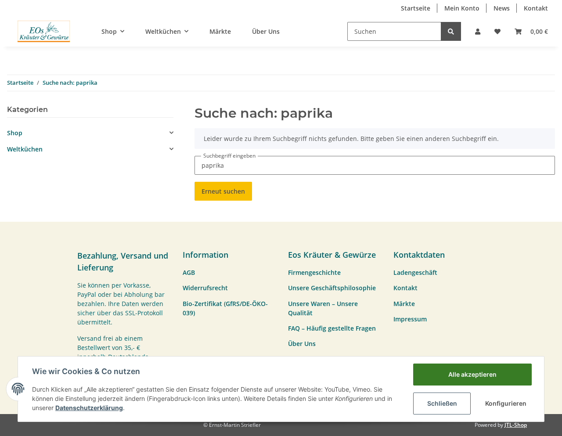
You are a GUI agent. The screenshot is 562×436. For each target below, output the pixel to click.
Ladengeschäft (415, 272)
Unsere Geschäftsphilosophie (332, 288)
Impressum (410, 319)
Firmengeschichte (314, 272)
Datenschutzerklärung (89, 407)
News (502, 8)
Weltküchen (25, 149)
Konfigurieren (505, 403)
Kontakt (536, 8)
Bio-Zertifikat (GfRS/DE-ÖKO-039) (225, 308)
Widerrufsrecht (205, 288)
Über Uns (266, 31)
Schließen (442, 403)
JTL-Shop (515, 425)
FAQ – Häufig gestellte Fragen (332, 328)
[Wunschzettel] (497, 31)
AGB (189, 272)
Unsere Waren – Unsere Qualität (323, 308)
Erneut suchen (223, 191)
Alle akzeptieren (472, 374)
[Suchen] (451, 31)
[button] (477, 31)
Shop (14, 133)
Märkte (220, 31)
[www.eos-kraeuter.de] (44, 31)
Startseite (415, 8)
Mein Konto (461, 8)
